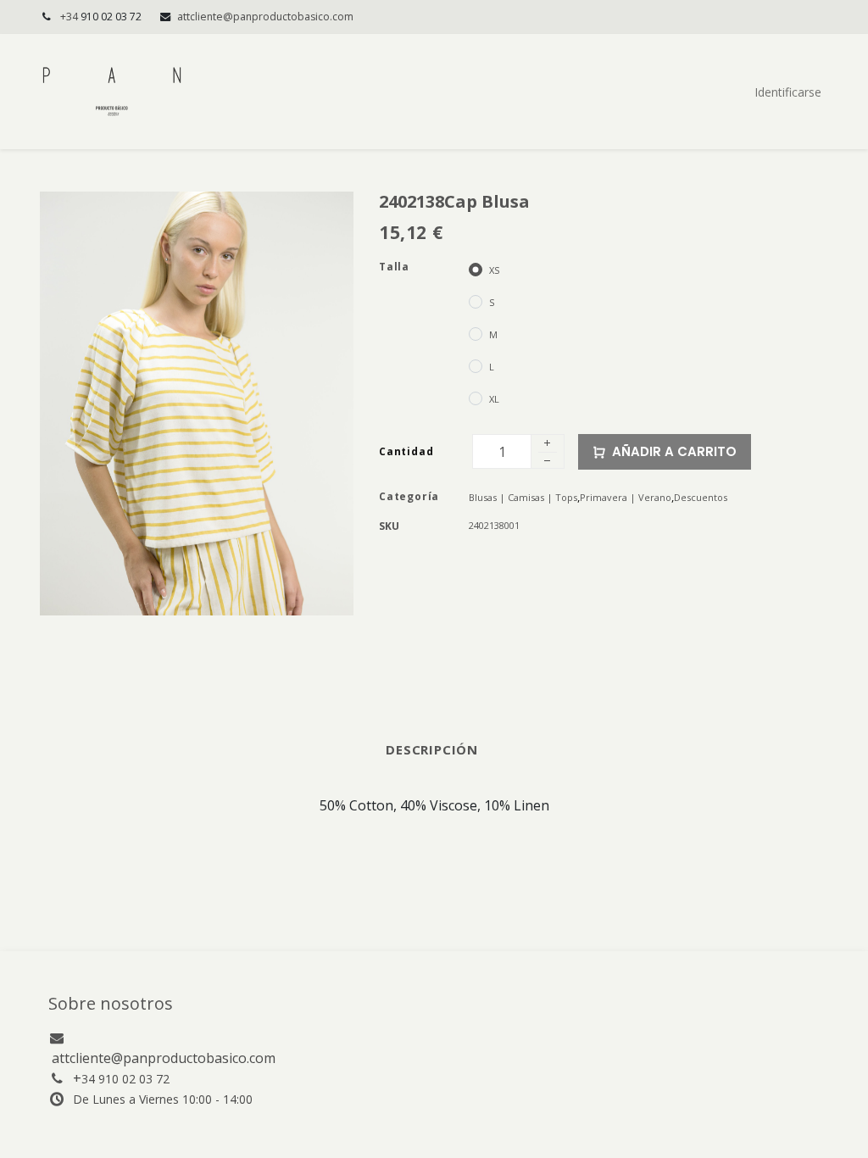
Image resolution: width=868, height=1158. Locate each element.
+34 (101, 16)
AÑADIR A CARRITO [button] (674, 451)
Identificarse (787, 92)
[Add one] (547, 444)
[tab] (434, 750)
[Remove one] (547, 463)
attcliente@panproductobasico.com (265, 16)
